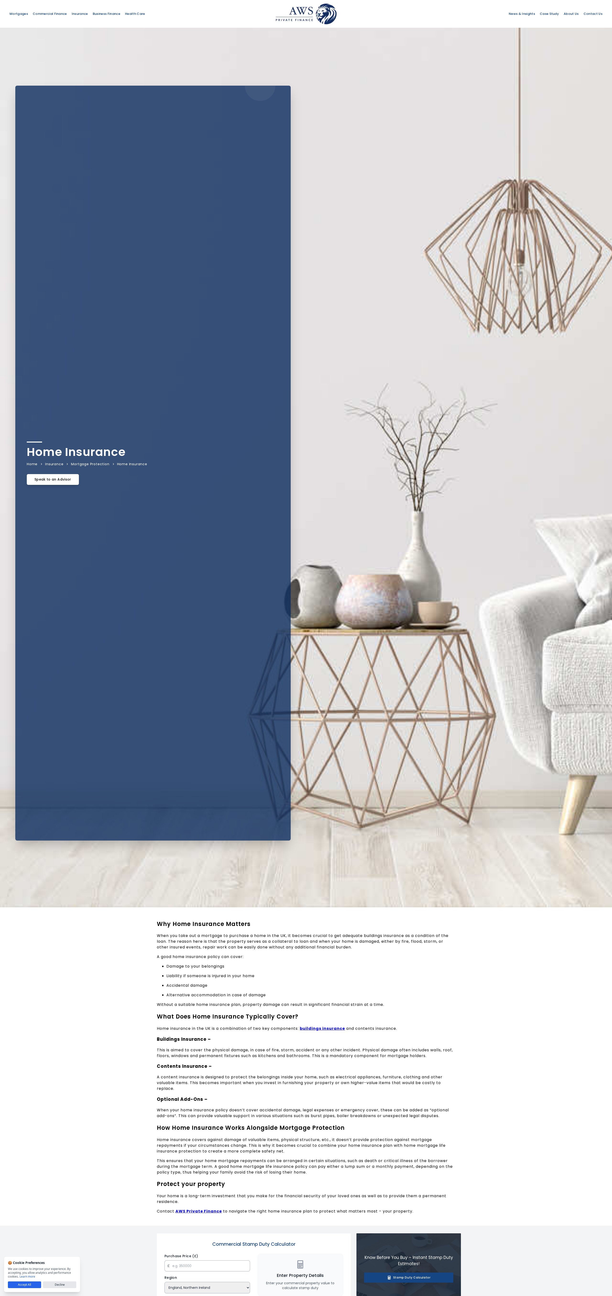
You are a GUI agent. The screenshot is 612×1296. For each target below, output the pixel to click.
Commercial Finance (50, 13)
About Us (571, 13)
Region (170, 1277)
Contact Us (593, 13)
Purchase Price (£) (181, 1256)
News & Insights (522, 13)
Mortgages (19, 13)
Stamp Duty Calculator (412, 1277)
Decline (60, 1285)
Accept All (24, 1285)
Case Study (549, 13)
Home (32, 464)
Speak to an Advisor (52, 479)
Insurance (80, 13)
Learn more (27, 1276)
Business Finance (106, 13)
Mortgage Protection (90, 464)
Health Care (135, 13)
